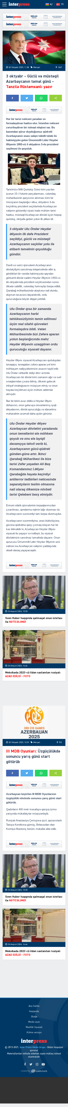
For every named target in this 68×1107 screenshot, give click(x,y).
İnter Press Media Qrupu (32, 1047)
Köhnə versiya (34, 1032)
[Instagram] (37, 1064)
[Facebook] (25, 1064)
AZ (51, 4)
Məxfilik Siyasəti (34, 1027)
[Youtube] (43, 1064)
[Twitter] (31, 1064)
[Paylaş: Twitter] (27, 98)
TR (62, 4)
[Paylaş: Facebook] (12, 98)
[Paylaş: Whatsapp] (41, 98)
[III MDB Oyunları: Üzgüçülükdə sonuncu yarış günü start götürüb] (34, 722)
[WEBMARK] (34, 1071)
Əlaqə (34, 1016)
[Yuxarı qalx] (58, 1097)
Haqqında (34, 1011)
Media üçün (34, 1022)
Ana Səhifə (34, 1006)
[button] (55, 98)
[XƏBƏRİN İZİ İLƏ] (19, 4)
